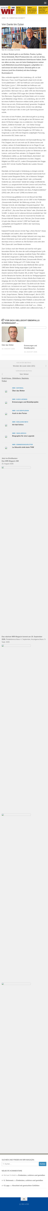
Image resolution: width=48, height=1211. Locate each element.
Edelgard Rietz (22, 422)
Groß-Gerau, (7, 378)
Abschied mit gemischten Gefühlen (25, 1185)
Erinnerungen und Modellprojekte (25, 402)
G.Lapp (6, 1185)
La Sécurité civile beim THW (23, 447)
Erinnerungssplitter (24, 444)
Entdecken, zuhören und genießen (31, 1175)
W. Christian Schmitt (16, 18)
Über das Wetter (8, 345)
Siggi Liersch (21, 433)
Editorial (20, 388)
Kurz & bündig (21, 399)
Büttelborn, (17, 378)
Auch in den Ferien (19, 413)
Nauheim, (25, 378)
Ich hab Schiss (18, 425)
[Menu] (45, 3)
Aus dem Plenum (22, 410)
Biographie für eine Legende (23, 436)
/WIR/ (4, 18)
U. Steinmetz (9, 1180)
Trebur (4, 381)
